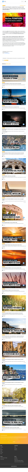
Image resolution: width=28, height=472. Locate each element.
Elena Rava (4, 109)
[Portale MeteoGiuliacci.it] (4, 1)
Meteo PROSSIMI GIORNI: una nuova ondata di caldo (9, 222)
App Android (16, 459)
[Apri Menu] (25, 1)
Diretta (1, 453)
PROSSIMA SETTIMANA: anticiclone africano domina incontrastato (11, 83)
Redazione (15, 449)
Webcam (1, 449)
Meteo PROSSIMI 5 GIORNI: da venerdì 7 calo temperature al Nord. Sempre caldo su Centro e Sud (14, 129)
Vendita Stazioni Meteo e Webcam (18, 460)
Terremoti (1, 452)
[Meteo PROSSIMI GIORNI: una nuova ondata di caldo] (14, 212)
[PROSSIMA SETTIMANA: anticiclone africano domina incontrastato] (14, 73)
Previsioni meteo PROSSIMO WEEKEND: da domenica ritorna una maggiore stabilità (13, 199)
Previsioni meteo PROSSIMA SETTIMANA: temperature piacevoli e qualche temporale (12, 360)
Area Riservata (14, 466)
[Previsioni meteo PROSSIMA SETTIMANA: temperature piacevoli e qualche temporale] (14, 349)
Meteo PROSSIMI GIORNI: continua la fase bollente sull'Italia (10, 427)
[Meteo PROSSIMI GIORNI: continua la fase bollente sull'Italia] (14, 417)
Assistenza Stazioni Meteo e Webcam (19, 461)
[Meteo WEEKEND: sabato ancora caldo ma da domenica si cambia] (14, 395)
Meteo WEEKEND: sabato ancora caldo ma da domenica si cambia (11, 405)
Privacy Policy (2, 459)
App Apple (15, 457)
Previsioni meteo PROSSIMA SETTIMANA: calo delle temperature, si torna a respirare (13, 383)
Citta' (1, 448)
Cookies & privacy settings (3, 457)
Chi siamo (14, 441)
